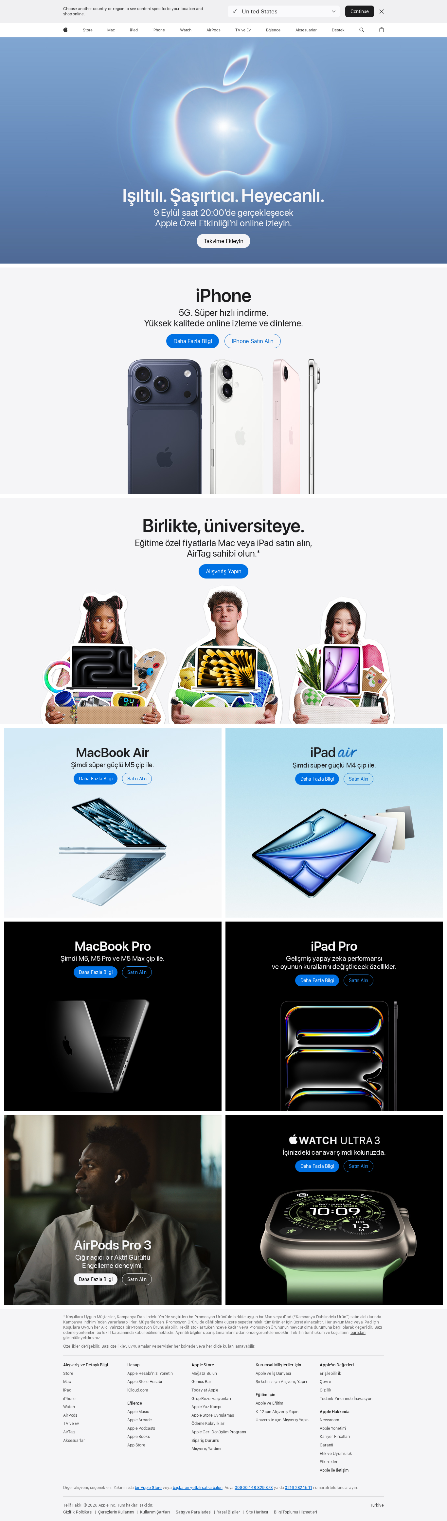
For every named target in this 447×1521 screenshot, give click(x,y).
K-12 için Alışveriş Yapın (277, 1411)
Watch (69, 1407)
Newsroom (329, 1420)
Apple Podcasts (141, 1428)
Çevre (325, 1381)
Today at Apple (204, 1390)
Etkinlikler (329, 1462)
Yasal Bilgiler (228, 1512)
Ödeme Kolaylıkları (208, 1423)
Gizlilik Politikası (77, 1512)
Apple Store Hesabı (144, 1381)
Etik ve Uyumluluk (336, 1453)
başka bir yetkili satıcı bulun (198, 1487)
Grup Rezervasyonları (211, 1398)
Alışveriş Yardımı (206, 1448)
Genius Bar (201, 1381)
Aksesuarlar (74, 1440)
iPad (67, 1390)
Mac (67, 1381)
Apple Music (138, 1411)
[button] (284, 11)
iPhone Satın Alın (253, 341)
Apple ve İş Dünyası (273, 1373)
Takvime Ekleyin (223, 241)
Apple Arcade (139, 1420)
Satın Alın (137, 778)
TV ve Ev (71, 1423)
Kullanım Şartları (155, 1512)
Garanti (326, 1445)
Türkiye (377, 1505)
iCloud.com (137, 1390)
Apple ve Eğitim (269, 1403)
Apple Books (138, 1436)
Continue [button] (359, 11)
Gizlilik (325, 1390)
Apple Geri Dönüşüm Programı (218, 1432)
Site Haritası (257, 1512)
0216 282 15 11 (298, 1487)
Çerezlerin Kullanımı (116, 1512)
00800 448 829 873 (254, 1487)
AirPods (70, 1415)
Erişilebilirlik (330, 1373)
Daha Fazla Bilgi (192, 341)
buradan (358, 1332)
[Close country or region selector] (381, 11)
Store (68, 1373)
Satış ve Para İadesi (193, 1512)
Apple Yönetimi (333, 1428)
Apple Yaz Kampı (206, 1407)
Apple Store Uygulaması (213, 1415)
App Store (136, 1445)
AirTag (69, 1432)
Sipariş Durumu (205, 1440)
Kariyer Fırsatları (335, 1436)
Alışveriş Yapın (223, 571)
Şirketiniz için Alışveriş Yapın (281, 1381)
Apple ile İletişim (334, 1470)
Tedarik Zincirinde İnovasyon (346, 1398)
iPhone (69, 1398)
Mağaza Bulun (204, 1373)
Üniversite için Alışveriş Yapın (282, 1420)
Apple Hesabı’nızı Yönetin (150, 1373)
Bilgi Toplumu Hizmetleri (295, 1512)
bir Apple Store (148, 1487)
